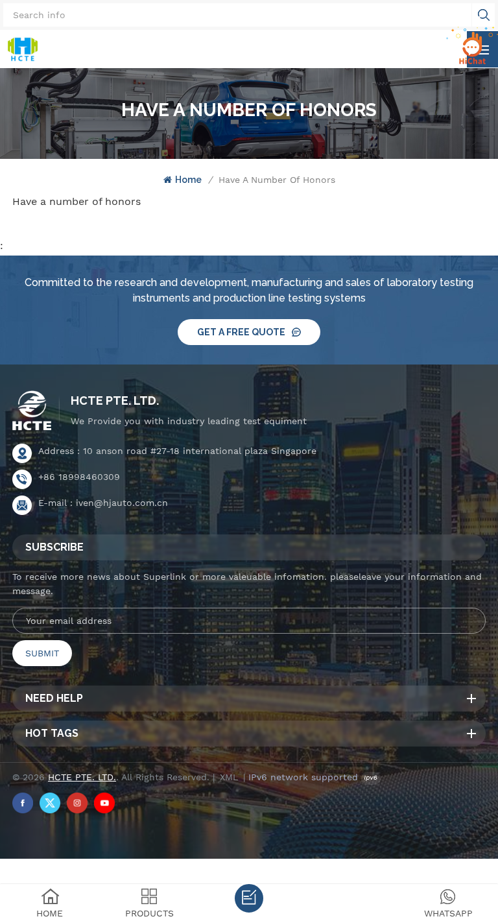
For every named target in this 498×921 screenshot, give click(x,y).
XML (229, 777)
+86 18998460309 (79, 477)
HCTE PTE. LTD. (115, 400)
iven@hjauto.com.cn (122, 502)
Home (188, 179)
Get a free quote (241, 332)
